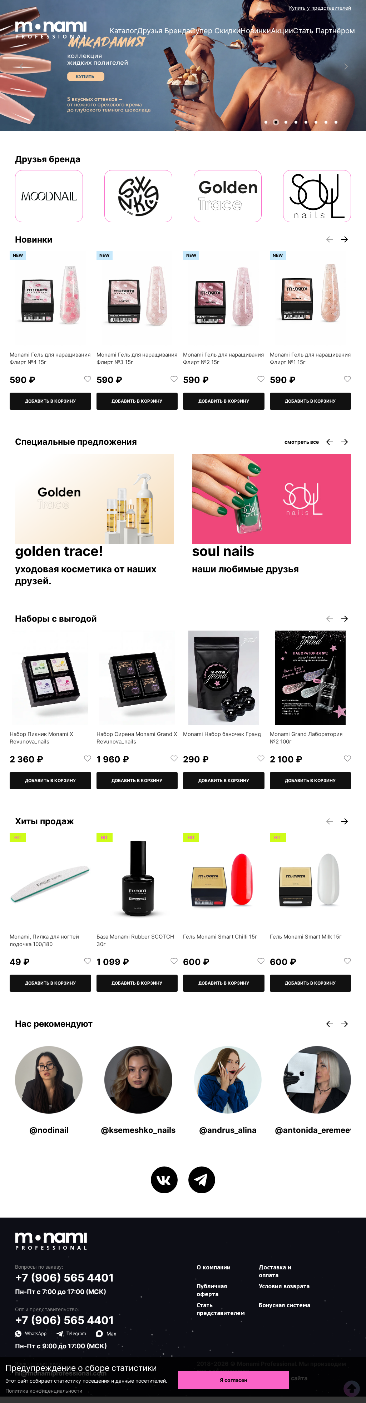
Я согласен (233, 1380)
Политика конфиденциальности (43, 1391)
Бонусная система (284, 1305)
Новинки (256, 30)
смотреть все (302, 441)
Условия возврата (284, 1286)
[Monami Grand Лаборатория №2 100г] (310, 678)
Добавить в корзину (50, 401)
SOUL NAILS (223, 551)
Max (112, 1333)
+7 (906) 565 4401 (64, 1277)
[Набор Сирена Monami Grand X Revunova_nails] (137, 678)
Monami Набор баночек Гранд (222, 734)
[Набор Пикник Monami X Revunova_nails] (50, 678)
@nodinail (49, 1130)
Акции (282, 30)
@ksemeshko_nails (138, 1130)
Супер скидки (215, 30)
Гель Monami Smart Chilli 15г (220, 936)
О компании (214, 1267)
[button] (265, 122)
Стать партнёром (324, 30)
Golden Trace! (59, 551)
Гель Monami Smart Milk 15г (306, 936)
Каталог (123, 30)
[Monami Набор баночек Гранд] (223, 678)
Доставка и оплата (275, 1271)
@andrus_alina (228, 1130)
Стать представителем (221, 1309)
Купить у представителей (320, 8)
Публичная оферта (212, 1290)
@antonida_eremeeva (317, 1130)
